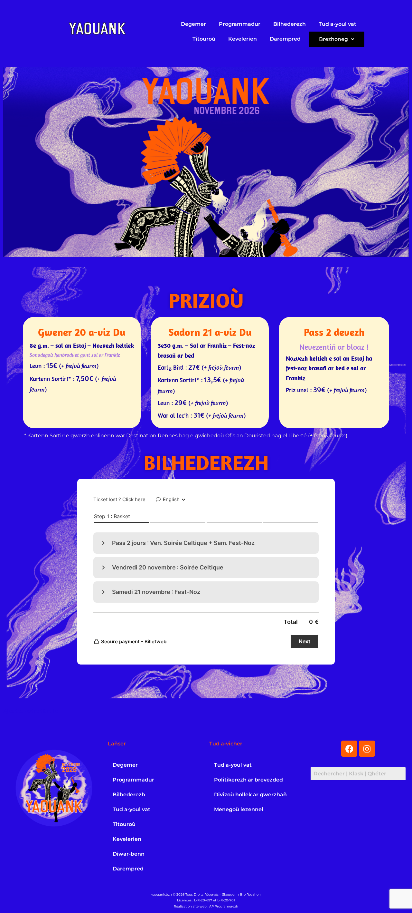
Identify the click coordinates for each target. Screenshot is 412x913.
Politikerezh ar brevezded (248, 780)
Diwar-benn (129, 854)
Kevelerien (242, 39)
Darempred (285, 39)
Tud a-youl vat (337, 24)
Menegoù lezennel (238, 809)
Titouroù (203, 39)
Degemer (193, 24)
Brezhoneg (333, 39)
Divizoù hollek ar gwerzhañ (250, 795)
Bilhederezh (289, 24)
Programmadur (239, 24)
